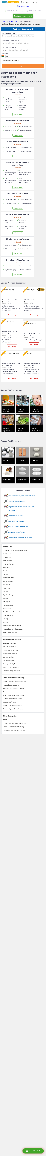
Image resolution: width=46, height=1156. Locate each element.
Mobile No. (5, 53)
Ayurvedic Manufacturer (11, 685)
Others (5, 598)
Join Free (25, 2)
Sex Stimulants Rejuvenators (12, 612)
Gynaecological (8, 581)
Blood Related (7, 567)
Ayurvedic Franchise (9, 643)
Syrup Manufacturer (9, 702)
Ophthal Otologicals (9, 595)
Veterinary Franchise (10, 654)
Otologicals (6, 602)
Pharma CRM (13, 2)
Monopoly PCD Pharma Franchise (14, 730)
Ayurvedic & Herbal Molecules (13, 629)
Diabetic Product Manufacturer (13, 699)
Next (23, 66)
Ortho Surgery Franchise (11, 667)
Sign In (35, 2)
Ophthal (5, 591)
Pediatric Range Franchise (11, 671)
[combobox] (23, 10)
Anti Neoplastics (8, 564)
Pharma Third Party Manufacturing (14, 682)
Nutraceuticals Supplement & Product (15, 550)
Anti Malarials (7, 561)
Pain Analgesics (8, 605)
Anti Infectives (7, 557)
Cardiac (5, 571)
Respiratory (7, 608)
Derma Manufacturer (10, 692)
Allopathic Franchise (9, 647)
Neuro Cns (6, 588)
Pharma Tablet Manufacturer (12, 706)
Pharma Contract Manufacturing (13, 727)
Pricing (5, 2)
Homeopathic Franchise (11, 650)
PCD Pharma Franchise (10, 720)
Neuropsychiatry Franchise (12, 664)
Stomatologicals (8, 615)
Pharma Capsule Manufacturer (13, 709)
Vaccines (6, 622)
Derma (5, 574)
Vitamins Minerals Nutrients (12, 626)
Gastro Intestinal (8, 578)
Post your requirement (23, 16)
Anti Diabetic (7, 554)
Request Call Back (34, 1151)
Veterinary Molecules (10, 632)
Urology (5, 619)
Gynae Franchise (8, 660)
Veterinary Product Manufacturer (14, 695)
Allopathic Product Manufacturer (13, 688)
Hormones (6, 584)
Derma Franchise (8, 657)
